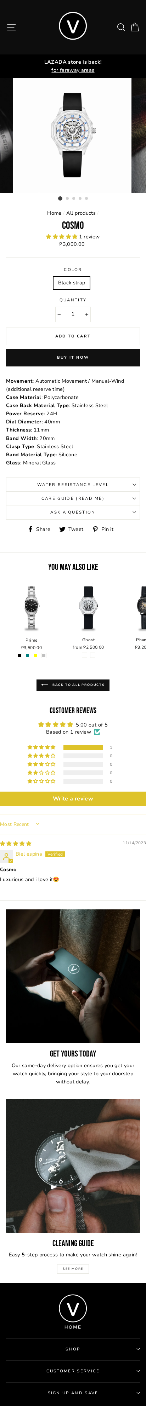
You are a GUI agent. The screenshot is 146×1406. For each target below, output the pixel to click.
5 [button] (87, 199)
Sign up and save (73, 1393)
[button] (62, 236)
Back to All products (78, 685)
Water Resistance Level (73, 484)
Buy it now (73, 357)
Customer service (73, 1371)
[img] (15, 843)
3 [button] (74, 199)
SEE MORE (73, 1269)
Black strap (71, 282)
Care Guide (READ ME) (73, 498)
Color (73, 269)
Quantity (73, 300)
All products (81, 212)
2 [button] (67, 199)
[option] (73, 66)
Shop (73, 1349)
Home (54, 212)
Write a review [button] (73, 799)
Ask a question (72, 512)
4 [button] (80, 199)
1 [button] (60, 198)
